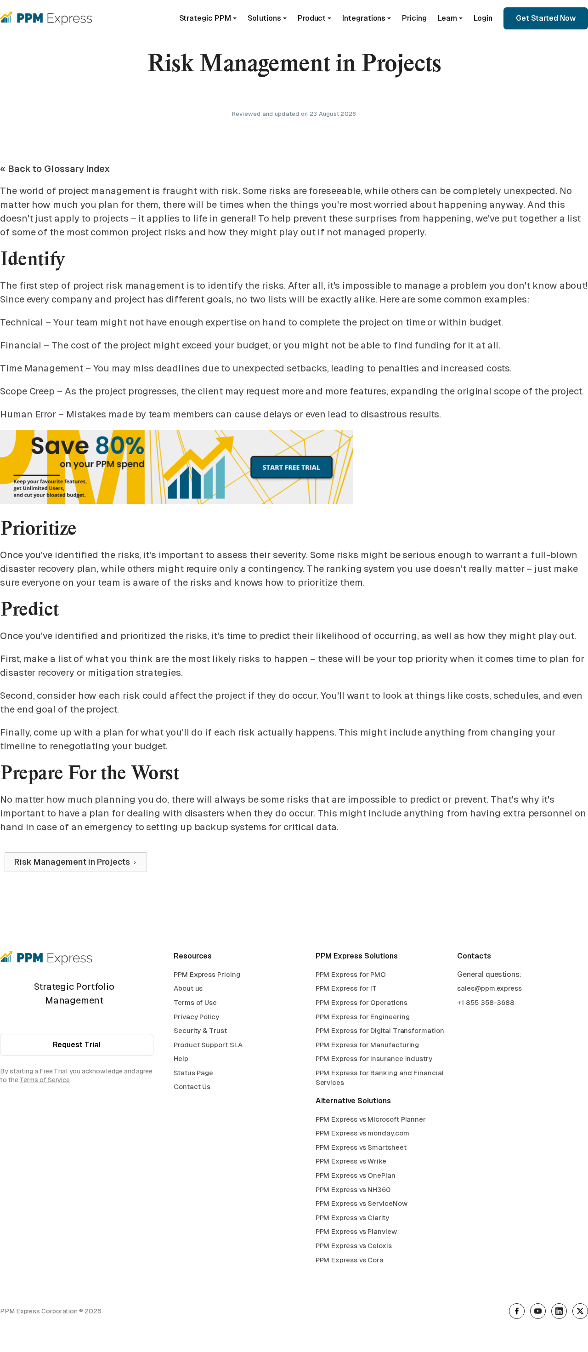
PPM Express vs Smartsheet (361, 1147)
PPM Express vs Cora (350, 1260)
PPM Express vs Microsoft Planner (371, 1119)
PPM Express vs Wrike (351, 1161)
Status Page (193, 1073)
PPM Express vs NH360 (353, 1189)
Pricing (414, 18)
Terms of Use (195, 1002)
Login (483, 18)
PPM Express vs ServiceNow (361, 1203)
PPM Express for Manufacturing (367, 1045)
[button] (208, 18)
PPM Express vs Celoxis (354, 1245)
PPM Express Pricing (207, 974)
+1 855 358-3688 (485, 1002)
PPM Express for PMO (351, 974)
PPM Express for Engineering (363, 1017)
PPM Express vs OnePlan (356, 1175)
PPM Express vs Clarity (352, 1217)
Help (181, 1058)
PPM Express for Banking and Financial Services (380, 1078)
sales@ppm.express (489, 988)
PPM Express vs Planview (356, 1231)
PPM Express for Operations (361, 1002)
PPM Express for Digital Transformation (380, 1030)
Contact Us (192, 1086)
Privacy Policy (196, 1017)
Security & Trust (200, 1030)
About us (188, 988)
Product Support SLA (208, 1045)
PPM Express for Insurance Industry (374, 1058)
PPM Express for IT (346, 988)
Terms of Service (44, 1080)
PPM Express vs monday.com (362, 1133)
